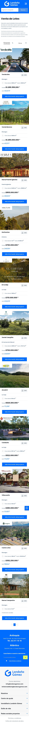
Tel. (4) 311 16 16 (14, 641)
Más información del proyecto (14, 96)
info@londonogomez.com (14, 684)
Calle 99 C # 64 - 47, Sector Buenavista (14, 648)
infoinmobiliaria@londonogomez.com (14, 687)
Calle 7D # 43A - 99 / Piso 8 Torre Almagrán (14, 638)
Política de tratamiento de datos (14, 721)
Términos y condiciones (14, 718)
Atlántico (14, 645)
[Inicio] (12, 4)
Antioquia (14, 635)
